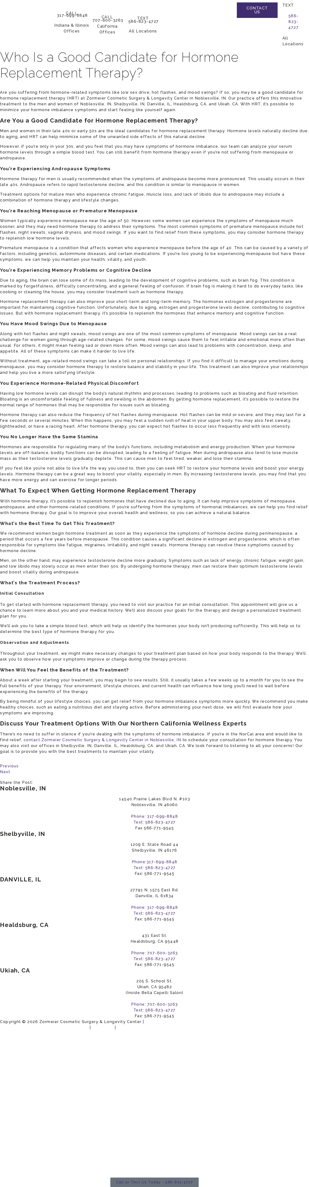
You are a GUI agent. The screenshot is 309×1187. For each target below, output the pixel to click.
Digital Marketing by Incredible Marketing (44, 1027)
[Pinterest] (229, 29)
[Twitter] (229, 19)
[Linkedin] (229, 39)
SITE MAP (102, 1027)
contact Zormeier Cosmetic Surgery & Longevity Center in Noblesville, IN (102, 740)
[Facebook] (229, 10)
